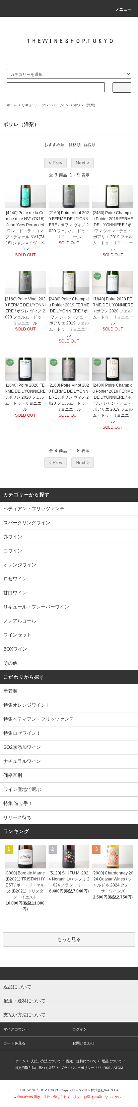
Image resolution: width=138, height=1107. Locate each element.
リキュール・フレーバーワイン (45, 105)
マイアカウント (16, 1029)
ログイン (79, 1029)
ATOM (118, 1068)
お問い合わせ (83, 1043)
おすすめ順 (54, 144)
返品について (112, 1061)
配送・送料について (81, 1061)
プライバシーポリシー (77, 1068)
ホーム (12, 105)
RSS (107, 1068)
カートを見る (14, 1043)
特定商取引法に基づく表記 (35, 1068)
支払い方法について (46, 1061)
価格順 (75, 144)
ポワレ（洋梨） (85, 105)
